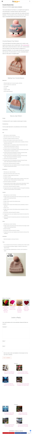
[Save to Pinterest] (9, 433)
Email (4, 346)
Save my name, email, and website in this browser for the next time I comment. (16, 354)
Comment (5, 326)
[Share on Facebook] (21, 433)
